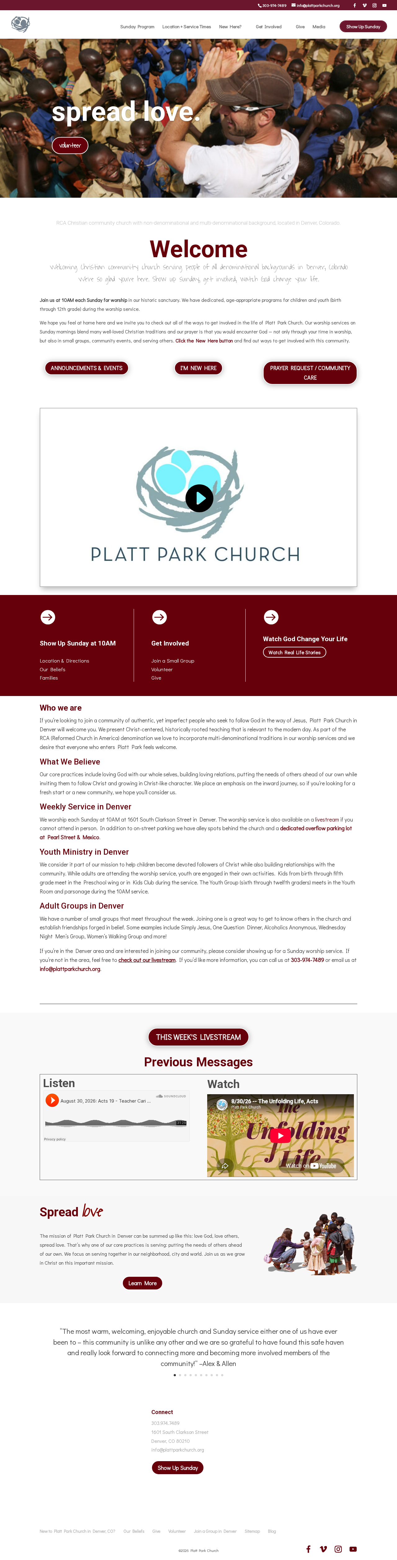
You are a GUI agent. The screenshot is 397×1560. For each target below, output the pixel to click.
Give (300, 26)
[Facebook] (355, 5)
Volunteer (162, 669)
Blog (272, 1531)
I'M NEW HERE (198, 368)
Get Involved (269, 26)
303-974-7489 (274, 5)
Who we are (61, 707)
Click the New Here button (204, 340)
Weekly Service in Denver (86, 806)
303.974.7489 (165, 1423)
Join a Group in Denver (215, 1531)
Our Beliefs (134, 1531)
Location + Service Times (187, 26)
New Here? (230, 26)
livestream (327, 819)
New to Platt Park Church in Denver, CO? (77, 1531)
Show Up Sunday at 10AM (78, 643)
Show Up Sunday (363, 26)
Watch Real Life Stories (295, 652)
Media (319, 26)
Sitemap (252, 1531)
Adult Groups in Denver (82, 905)
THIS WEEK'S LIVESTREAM (198, 1037)
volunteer (70, 145)
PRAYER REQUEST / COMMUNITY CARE (310, 372)
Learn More (142, 1283)
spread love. (126, 111)
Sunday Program (137, 26)
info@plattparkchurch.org (70, 968)
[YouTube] (384, 5)
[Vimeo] (365, 5)
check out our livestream (147, 959)
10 (222, 1375)
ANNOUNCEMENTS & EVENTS (87, 368)
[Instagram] (374, 5)
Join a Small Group (172, 660)
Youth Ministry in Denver (84, 852)
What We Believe (70, 761)
